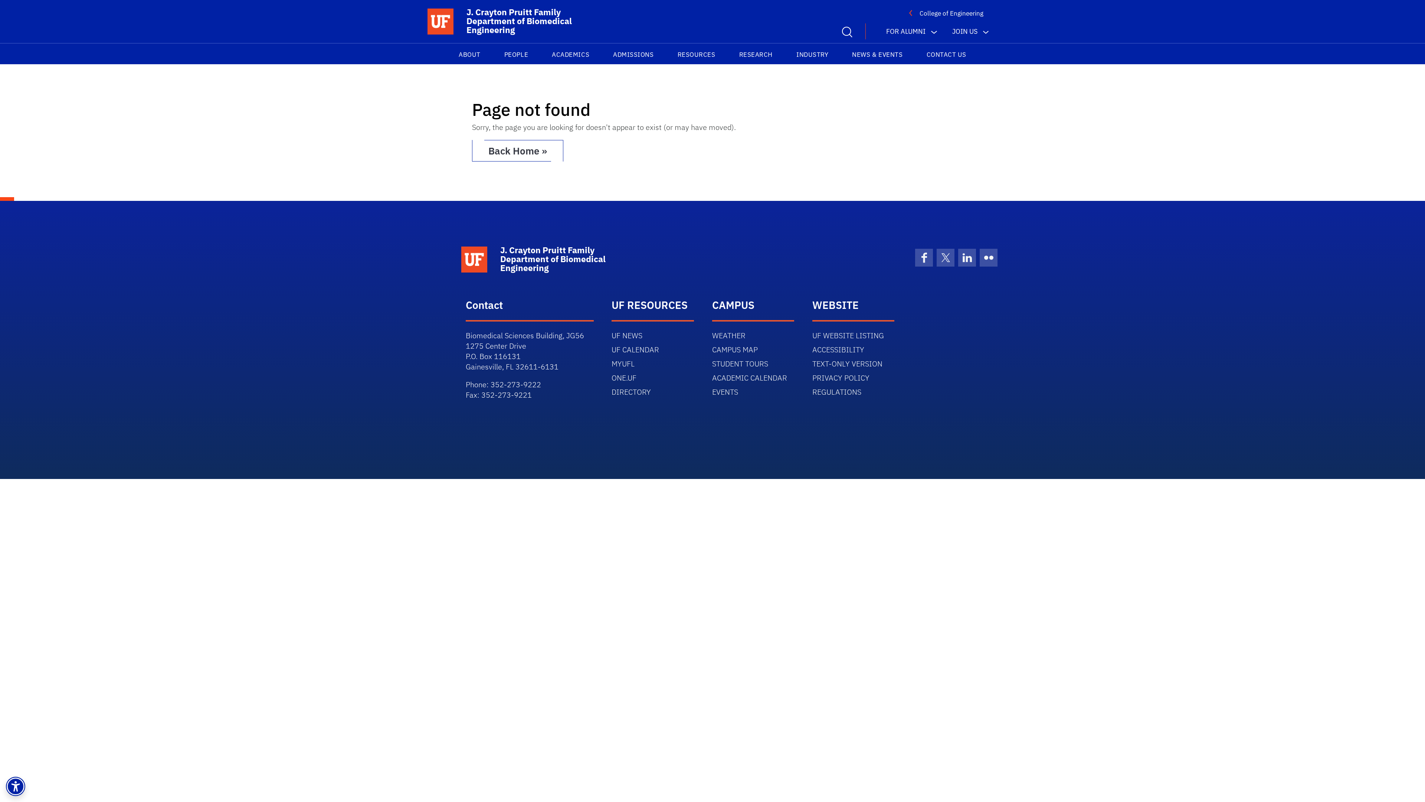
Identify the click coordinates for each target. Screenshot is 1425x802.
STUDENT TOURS (740, 364)
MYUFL (623, 364)
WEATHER (729, 335)
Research (756, 54)
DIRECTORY (631, 392)
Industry (812, 54)
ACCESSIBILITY (838, 350)
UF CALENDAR (635, 350)
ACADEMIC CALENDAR (749, 378)
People (516, 54)
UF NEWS (627, 335)
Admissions (633, 54)
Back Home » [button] (517, 150)
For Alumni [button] (906, 31)
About (470, 54)
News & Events (877, 54)
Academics (570, 54)
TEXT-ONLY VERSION (847, 364)
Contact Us (946, 54)
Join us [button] (964, 31)
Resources (696, 54)
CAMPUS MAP (735, 350)
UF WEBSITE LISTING (848, 335)
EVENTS (725, 392)
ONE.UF (624, 378)
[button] (15, 786)
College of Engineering (951, 13)
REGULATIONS (836, 392)
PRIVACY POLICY (840, 378)
